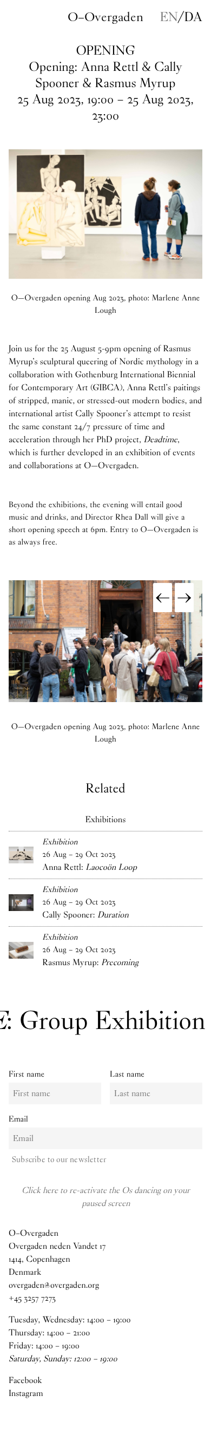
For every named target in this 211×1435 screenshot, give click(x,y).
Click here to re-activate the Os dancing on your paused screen (106, 1196)
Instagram (26, 1393)
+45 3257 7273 (32, 1298)
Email (18, 1118)
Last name (127, 1074)
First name (26, 1074)
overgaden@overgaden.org (54, 1285)
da (193, 16)
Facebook (25, 1380)
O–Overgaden (105, 17)
